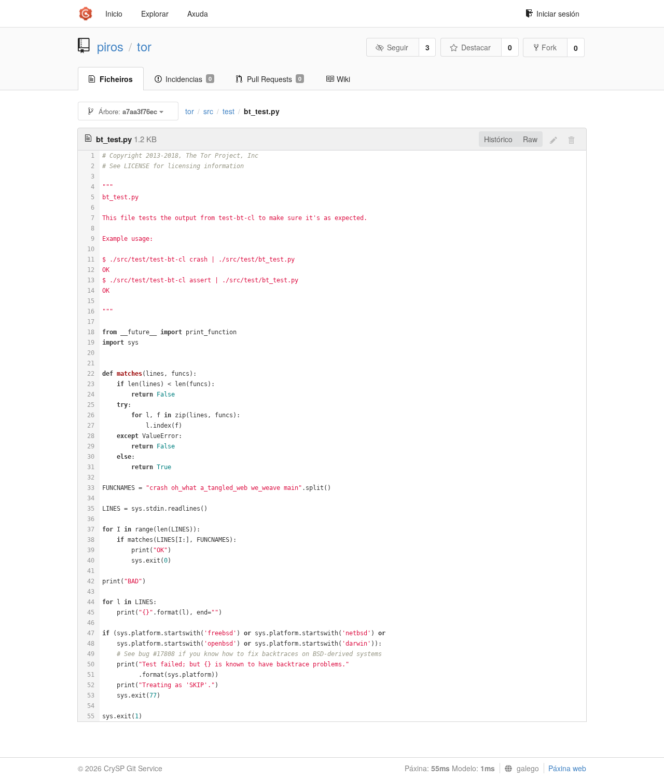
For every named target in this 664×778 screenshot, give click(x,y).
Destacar (476, 47)
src (208, 111)
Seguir (397, 47)
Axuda (197, 13)
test (228, 111)
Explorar (155, 13)
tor (144, 46)
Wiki (343, 79)
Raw (530, 139)
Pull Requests (274, 79)
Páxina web (567, 768)
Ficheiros (116, 79)
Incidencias (188, 79)
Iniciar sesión (557, 13)
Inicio (113, 13)
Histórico (498, 139)
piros (110, 46)
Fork (549, 47)
